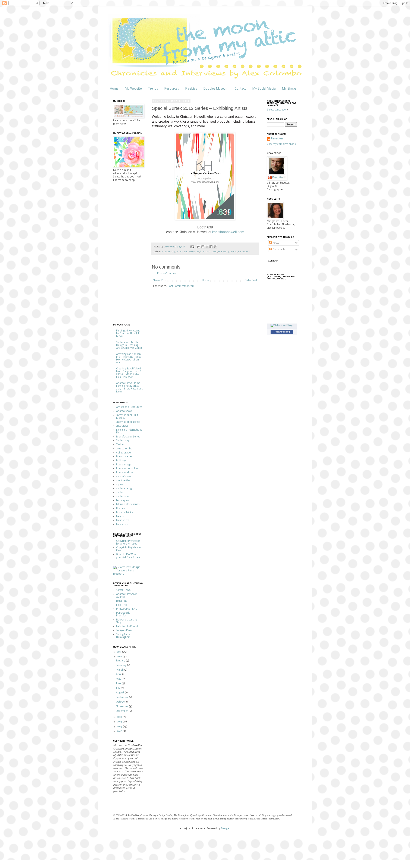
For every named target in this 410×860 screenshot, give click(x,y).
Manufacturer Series (128, 437)
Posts (275, 243)
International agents (128, 422)
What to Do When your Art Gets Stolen (128, 556)
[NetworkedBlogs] (282, 325)
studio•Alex (123, 480)
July (118, 688)
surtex (119, 492)
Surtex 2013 (122, 440)
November (122, 706)
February (121, 665)
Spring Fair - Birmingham (123, 636)
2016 (120, 731)
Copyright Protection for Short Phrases (128, 542)
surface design (124, 488)
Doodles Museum (216, 88)
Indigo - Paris (124, 630)
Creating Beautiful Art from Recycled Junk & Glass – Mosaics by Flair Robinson (129, 373)
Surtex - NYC (123, 590)
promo (233, 252)
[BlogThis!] (203, 247)
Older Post (251, 280)
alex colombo (124, 448)
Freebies (191, 88)
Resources (171, 88)
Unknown (277, 138)
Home (114, 88)
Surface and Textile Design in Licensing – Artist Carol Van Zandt (129, 345)
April (119, 674)
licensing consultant (127, 468)
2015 (120, 726)
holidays (121, 460)
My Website (133, 88)
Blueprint (121, 601)
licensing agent (124, 464)
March (120, 670)
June (119, 683)
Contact (240, 88)
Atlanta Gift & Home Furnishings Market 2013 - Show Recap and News (129, 387)
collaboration (124, 453)
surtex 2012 (244, 252)
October (121, 702)
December (122, 711)
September (122, 697)
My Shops (289, 88)
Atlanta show (124, 411)
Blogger (225, 828)
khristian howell (208, 252)
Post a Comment (167, 273)
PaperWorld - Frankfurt (124, 614)
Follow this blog (282, 331)
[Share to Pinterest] (215, 247)
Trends (153, 88)
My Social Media (264, 88)
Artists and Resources (187, 252)
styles (119, 484)
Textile (119, 444)
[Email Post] (192, 247)
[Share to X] (207, 247)
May (119, 679)
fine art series (124, 456)
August (120, 692)
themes (120, 508)
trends (120, 516)
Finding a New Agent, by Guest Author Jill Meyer (128, 334)
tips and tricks (124, 512)
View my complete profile (281, 144)
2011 (119, 652)
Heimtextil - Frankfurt (128, 626)
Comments (278, 249)
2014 (120, 722)
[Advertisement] (130, 252)
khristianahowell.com (228, 232)
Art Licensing (168, 252)
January (121, 661)
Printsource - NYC (126, 609)
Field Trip (121, 605)
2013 (120, 717)
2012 (120, 656)
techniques (122, 500)
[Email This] (199, 247)
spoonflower (123, 476)
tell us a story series (127, 504)
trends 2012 (122, 520)
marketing (223, 252)
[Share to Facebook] (211, 247)
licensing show (124, 472)
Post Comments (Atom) (181, 286)
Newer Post (159, 280)
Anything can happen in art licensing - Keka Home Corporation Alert (128, 358)
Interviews (122, 426)
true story (122, 524)
